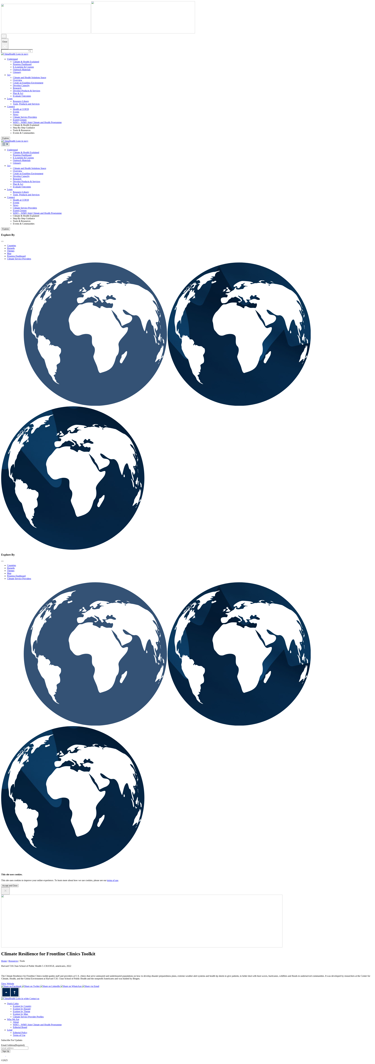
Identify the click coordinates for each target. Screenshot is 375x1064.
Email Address (13, 1045)
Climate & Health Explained (26, 61)
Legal (9, 1030)
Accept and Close (9, 886)
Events (16, 112)
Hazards (11, 248)
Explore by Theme (21, 1011)
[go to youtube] (8, 1055)
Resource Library (21, 101)
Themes (10, 251)
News (15, 114)
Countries (11, 245)
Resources (13, 961)
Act (8, 75)
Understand (12, 59)
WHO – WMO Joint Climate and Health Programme (37, 122)
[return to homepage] (14, 54)
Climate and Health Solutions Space (29, 77)
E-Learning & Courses (23, 67)
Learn (9, 98)
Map (9, 253)
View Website (7, 983)
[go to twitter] (3, 1055)
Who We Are (13, 1019)
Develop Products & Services (26, 90)
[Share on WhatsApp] (71, 986)
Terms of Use (19, 1035)
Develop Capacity (21, 85)
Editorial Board (20, 1027)
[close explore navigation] (2, 241)
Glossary (17, 72)
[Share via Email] (90, 986)
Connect (11, 106)
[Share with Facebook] (11, 986)
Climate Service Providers (25, 117)
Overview (17, 80)
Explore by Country (22, 1006)
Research (17, 88)
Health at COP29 (21, 109)
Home (4, 961)
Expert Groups (20, 119)
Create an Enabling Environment (28, 83)
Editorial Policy (20, 1032)
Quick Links (13, 1003)
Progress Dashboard (22, 64)
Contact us (34, 998)
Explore (5, 138)
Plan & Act (18, 93)
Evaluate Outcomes (22, 96)
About (16, 1022)
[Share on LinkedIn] (50, 986)
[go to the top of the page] (10, 992)
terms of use (112, 880)
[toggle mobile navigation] (5, 144)
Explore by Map (20, 1014)
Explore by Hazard (21, 1009)
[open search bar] (3, 36)
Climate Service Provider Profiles (28, 1016)
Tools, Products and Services (26, 104)
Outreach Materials (21, 69)
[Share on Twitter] (31, 986)
